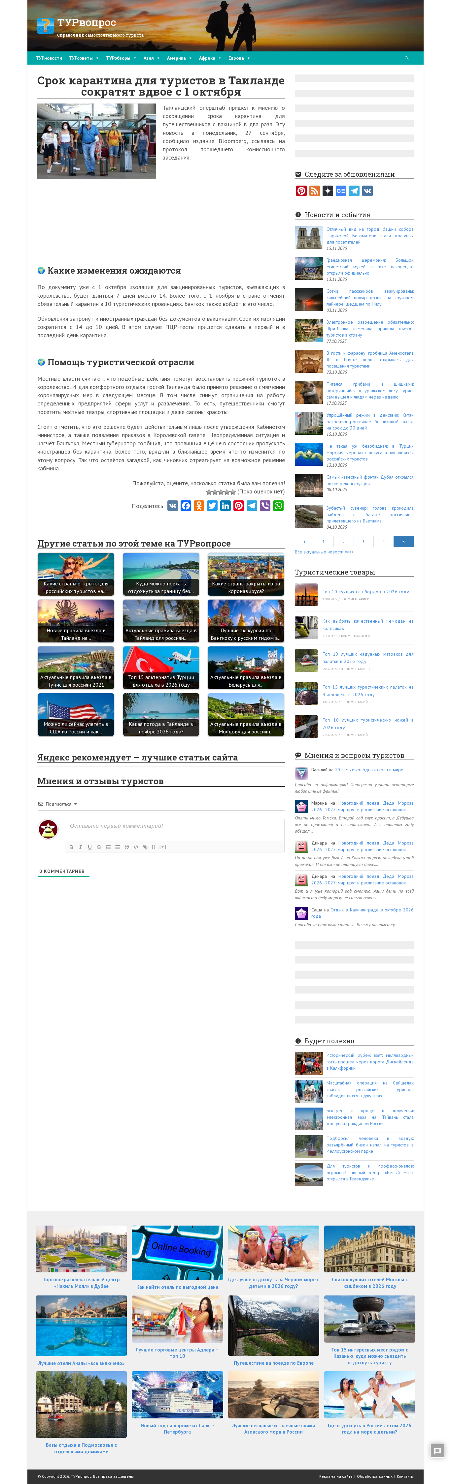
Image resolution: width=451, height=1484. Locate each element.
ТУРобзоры (118, 58)
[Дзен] (327, 191)
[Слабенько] (215, 492)
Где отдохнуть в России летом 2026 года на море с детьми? (369, 1428)
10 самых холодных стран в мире (369, 770)
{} (154, 846)
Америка (176, 58)
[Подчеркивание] (89, 847)
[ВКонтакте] (367, 191)
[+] (163, 846)
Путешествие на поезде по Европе (274, 1363)
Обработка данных (375, 1476)
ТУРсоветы (81, 58)
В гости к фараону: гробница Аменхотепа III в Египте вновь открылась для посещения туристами (370, 359)
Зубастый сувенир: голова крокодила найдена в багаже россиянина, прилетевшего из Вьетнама (370, 514)
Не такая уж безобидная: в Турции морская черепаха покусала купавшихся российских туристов (370, 452)
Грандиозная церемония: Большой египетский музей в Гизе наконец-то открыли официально (370, 266)
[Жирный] (71, 847)
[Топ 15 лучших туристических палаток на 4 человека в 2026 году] (306, 693)
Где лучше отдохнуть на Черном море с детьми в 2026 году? (273, 1282)
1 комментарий (354, 702)
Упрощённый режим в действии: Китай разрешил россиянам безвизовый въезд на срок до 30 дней (370, 421)
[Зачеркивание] (99, 847)
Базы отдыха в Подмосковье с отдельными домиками (81, 1448)
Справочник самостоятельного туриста (100, 35)
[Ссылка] (145, 847)
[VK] (172, 506)
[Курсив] (80, 847)
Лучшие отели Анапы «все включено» (81, 1363)
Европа (236, 58)
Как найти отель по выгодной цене (177, 1287)
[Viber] (265, 506)
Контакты (405, 1476)
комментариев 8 (355, 636)
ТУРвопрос (86, 22)
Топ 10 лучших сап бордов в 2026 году (366, 592)
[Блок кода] (136, 847)
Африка (207, 58)
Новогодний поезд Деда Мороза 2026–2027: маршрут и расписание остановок (362, 806)
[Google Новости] (341, 191)
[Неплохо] (227, 492)
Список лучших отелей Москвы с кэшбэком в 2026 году (370, 1282)
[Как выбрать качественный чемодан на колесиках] (306, 627)
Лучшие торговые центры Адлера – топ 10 (177, 1353)
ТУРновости (49, 58)
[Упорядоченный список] (108, 847)
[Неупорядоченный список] (117, 847)
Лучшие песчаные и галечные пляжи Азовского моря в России (273, 1428)
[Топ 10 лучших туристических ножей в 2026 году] (306, 726)
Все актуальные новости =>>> (324, 552)
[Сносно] (221, 492)
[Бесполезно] (209, 492)
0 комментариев (355, 599)
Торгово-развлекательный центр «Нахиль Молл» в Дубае (81, 1282)
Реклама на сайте (336, 1476)
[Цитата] (126, 847)
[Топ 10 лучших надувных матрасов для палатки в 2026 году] (306, 660)
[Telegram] (354, 191)
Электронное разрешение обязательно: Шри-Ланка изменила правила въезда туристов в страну (370, 328)
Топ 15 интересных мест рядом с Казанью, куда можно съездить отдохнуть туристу (369, 1356)
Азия (149, 58)
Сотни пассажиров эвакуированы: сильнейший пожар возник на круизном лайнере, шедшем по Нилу (370, 297)
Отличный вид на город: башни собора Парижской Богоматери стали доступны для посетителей (370, 235)
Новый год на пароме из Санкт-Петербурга (177, 1428)
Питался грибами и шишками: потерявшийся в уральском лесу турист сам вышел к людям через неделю (370, 390)
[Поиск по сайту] (406, 59)
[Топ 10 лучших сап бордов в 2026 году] (306, 594)
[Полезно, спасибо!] (233, 492)
